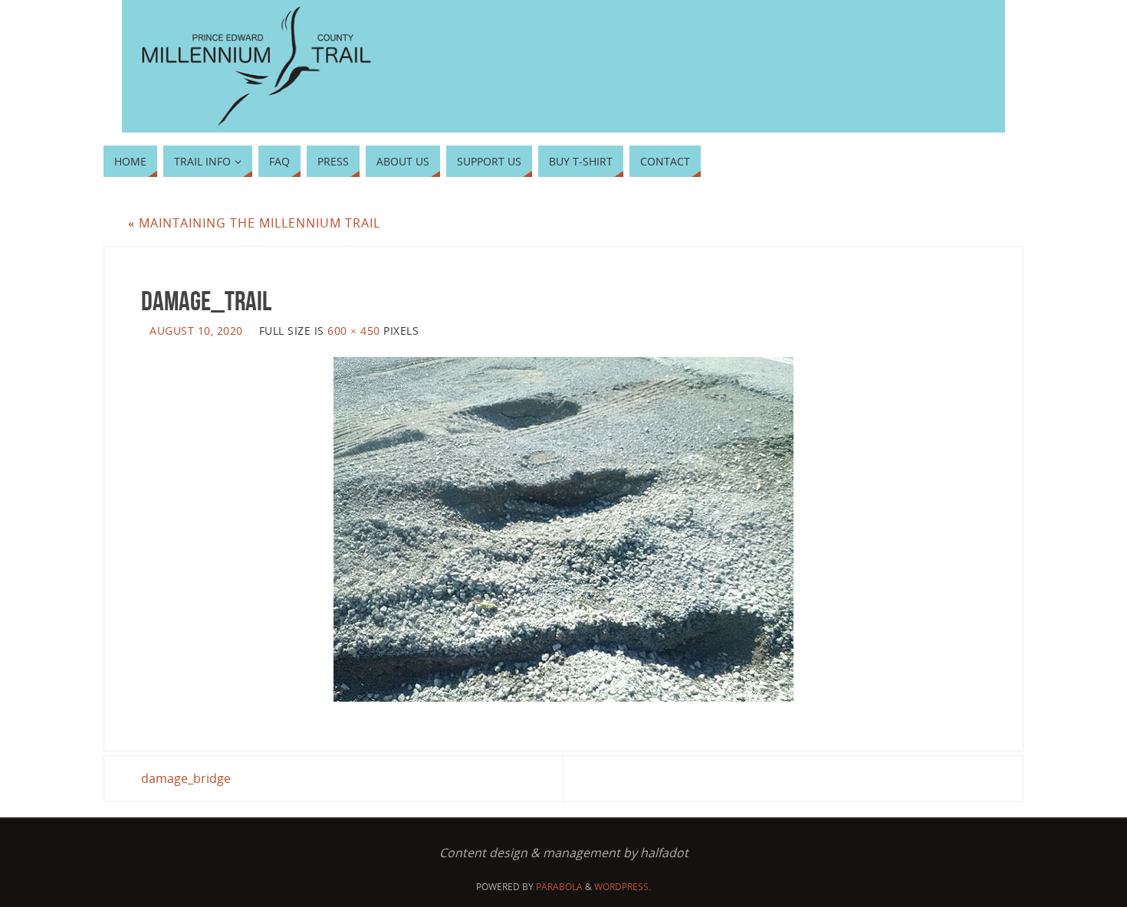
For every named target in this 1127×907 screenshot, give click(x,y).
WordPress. (622, 886)
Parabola (559, 886)
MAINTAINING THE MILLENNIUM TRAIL (254, 222)
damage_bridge (186, 778)
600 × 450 (353, 330)
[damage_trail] (563, 529)
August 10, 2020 (196, 330)
